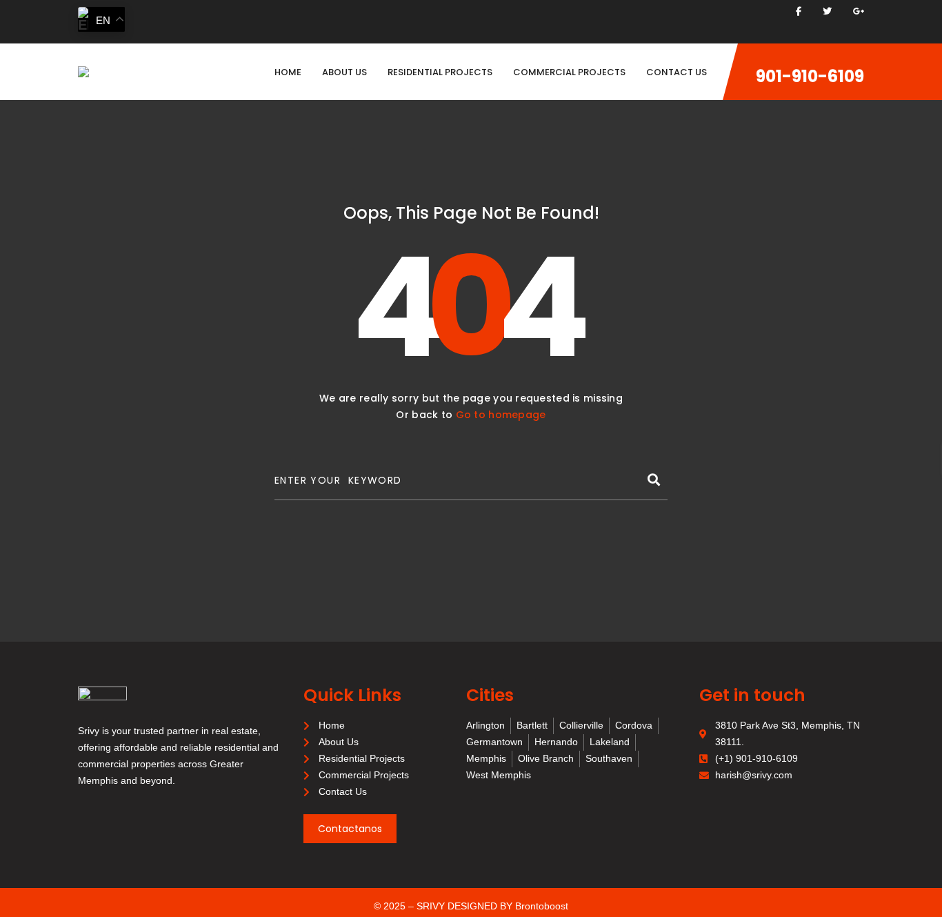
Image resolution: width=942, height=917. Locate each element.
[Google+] (858, 11)
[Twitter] (827, 11)
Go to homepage (501, 415)
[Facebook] (798, 11)
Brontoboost (541, 905)
